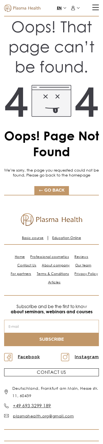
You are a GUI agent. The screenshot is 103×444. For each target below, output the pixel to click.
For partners (21, 274)
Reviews (81, 257)
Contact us (51, 372)
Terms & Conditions (53, 274)
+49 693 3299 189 (32, 405)
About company (55, 265)
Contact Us (27, 265)
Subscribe (51, 339)
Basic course (33, 238)
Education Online (66, 238)
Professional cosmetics (49, 257)
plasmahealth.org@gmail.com (43, 416)
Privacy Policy (86, 274)
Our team (83, 265)
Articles (54, 282)
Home (20, 257)
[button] (64, 7)
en (59, 7)
